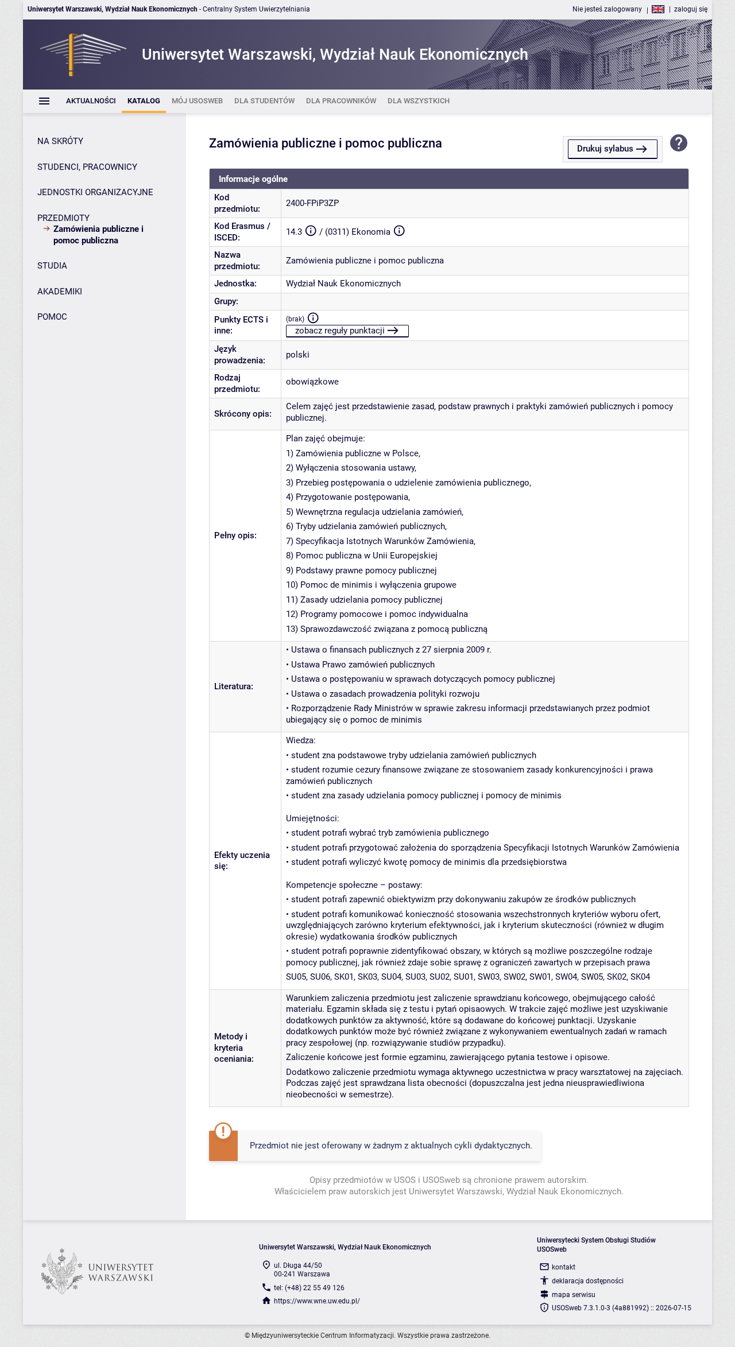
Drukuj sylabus (605, 148)
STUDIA (52, 266)
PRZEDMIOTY (63, 218)
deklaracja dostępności (588, 1281)
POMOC (52, 317)
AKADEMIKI (59, 291)
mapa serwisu (573, 1295)
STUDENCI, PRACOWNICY (87, 167)
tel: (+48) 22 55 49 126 (309, 1288)
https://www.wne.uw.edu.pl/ (317, 1301)
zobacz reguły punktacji (340, 330)
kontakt (563, 1267)
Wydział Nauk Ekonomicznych (343, 283)
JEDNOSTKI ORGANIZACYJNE (95, 192)
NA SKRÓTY (60, 141)
